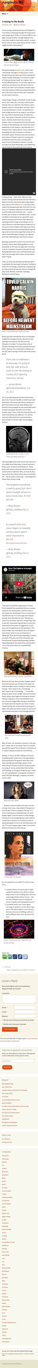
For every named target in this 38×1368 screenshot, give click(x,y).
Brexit (4, 1184)
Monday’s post (19, 70)
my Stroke (5, 1097)
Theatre (4, 1332)
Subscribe (7, 1067)
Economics (5, 1223)
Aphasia (4, 1162)
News (3, 1281)
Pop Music (5, 1297)
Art (3, 1165)
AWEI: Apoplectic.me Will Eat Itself (21, 970)
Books (4, 1181)
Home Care (5, 1252)
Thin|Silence (5, 1119)
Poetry (4, 1290)
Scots (4, 1319)
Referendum (6, 1300)
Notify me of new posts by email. (15, 1024)
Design (4, 1210)
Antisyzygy (5, 1159)
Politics (4, 1294)
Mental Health (6, 1268)
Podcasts (5, 1287)
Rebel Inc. (19, 204)
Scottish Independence (9, 1322)
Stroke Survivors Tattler (9, 1109)
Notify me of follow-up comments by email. (19, 1020)
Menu (4, 14)
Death (4, 1207)
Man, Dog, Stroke (7, 1093)
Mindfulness (5, 1271)
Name (4, 1007)
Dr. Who (4, 1220)
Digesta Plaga (6, 1217)
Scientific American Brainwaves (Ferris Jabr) (15, 1106)
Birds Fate (5, 1172)
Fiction (4, 1233)
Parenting (5, 1284)
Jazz (3, 1258)
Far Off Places (6, 1139)
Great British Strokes (8, 1242)
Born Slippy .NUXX (22, 454)
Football (4, 1236)
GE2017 (4, 1239)
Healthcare (5, 1245)
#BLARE (9, 499)
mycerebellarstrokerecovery (11, 1100)
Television (5, 1329)
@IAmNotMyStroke (7, 1084)
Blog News (5, 1175)
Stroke (4, 1326)
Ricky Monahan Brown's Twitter (20, 1354)
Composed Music (7, 1197)
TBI (26, 415)
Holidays (4, 1249)
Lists (3, 1265)
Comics (4, 1194)
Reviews (23, 25)
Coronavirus (5, 1200)
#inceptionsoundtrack (16, 543)
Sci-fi (3, 1313)
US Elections (6, 1342)
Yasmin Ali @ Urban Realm (9, 1125)
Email (4, 1012)
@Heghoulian (6, 1351)
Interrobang (5, 1255)
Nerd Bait (5, 1277)
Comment (6, 993)
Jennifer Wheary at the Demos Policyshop (14, 1090)
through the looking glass (9, 1122)
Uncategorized (6, 1338)
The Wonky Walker (7, 1116)
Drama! (6, 966)
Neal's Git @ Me (6, 1103)
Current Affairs (6, 1204)
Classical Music (6, 1191)
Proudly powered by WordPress (11, 1364)
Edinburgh (5, 1226)
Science (4, 1316)
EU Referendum (6, 1229)
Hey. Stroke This (7, 1087)
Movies (17, 25)
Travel (4, 1335)
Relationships (6, 1306)
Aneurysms (5, 1156)
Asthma (4, 1168)
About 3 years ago (6, 1354)
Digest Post (5, 1213)
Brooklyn (4, 1188)
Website (5, 1016)
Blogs (3, 1178)
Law (3, 1261)
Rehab (4, 1303)
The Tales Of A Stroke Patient (11, 1113)
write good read (7, 1142)
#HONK (27, 495)
